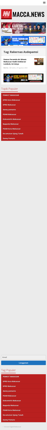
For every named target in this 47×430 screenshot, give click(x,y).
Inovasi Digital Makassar (12, 427)
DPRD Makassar (9, 105)
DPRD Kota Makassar (11, 100)
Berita (6, 68)
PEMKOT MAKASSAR (11, 95)
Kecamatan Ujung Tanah (13, 133)
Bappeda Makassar (11, 124)
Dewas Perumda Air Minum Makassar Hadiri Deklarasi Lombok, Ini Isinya (15, 61)
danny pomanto (9, 109)
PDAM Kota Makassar (12, 129)
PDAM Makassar (9, 114)
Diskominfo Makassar (12, 119)
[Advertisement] (23, 248)
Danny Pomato (9, 138)
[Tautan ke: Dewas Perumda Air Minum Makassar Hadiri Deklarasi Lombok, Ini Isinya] (38, 61)
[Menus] (44, 2)
